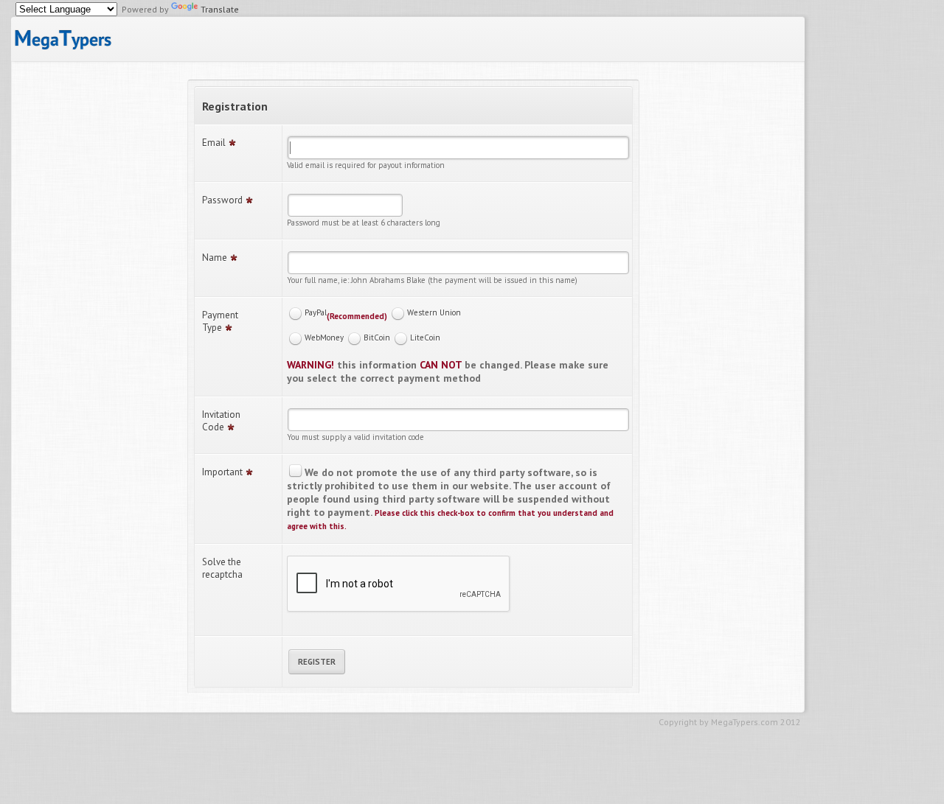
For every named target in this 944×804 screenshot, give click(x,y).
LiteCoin (425, 337)
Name (214, 257)
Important (222, 472)
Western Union (434, 312)
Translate (220, 9)
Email (214, 142)
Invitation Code (221, 420)
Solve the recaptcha (222, 568)
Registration (235, 106)
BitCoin (377, 337)
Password (222, 200)
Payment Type (220, 321)
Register (317, 662)
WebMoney (324, 337)
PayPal (316, 312)
